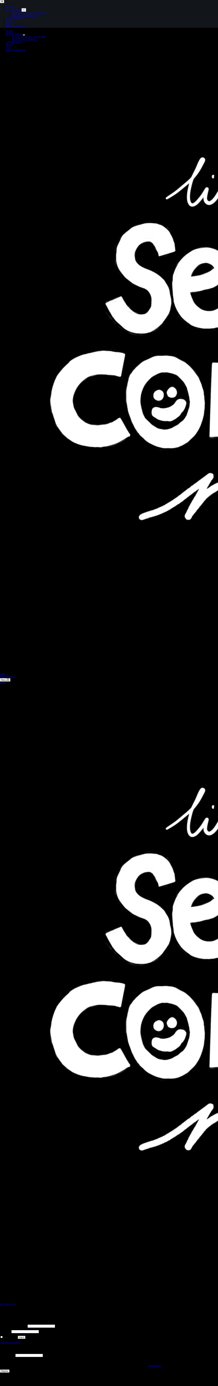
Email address (7, 1355)
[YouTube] (9, 1377)
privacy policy (154, 1365)
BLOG (9, 45)
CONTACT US (13, 42)
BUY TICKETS (14, 34)
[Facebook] (12, 1377)
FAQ (8, 47)
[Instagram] (2, 1377)
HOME (9, 31)
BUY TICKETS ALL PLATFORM (29, 37)
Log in (21, 1337)
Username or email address (13, 1326)
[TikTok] (5, 1377)
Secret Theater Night (15, 50)
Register (4, 1371)
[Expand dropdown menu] (24, 34)
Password (5, 1331)
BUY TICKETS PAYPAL (24, 39)
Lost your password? (10, 1342)
